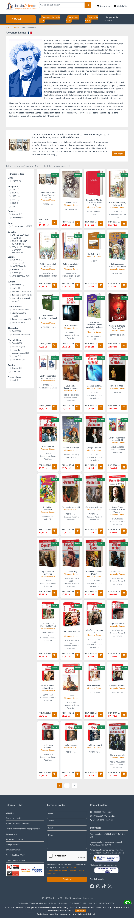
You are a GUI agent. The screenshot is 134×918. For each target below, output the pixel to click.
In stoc (16, 356)
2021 (15, 203)
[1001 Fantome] (71, 307)
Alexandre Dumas (48, 200)
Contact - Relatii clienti (15, 860)
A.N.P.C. (107, 853)
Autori (16, 28)
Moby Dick (48, 519)
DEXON (94, 393)
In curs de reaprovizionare (20, 351)
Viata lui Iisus (71, 203)
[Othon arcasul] (117, 553)
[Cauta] (88, 5)
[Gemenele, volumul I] (94, 489)
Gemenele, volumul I (94, 507)
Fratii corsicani (48, 447)
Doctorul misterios (117, 686)
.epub (15, 380)
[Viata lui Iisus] (71, 184)
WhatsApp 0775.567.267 (104, 816)
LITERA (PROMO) (94, 212)
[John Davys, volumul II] (94, 613)
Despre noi (10, 813)
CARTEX (46, 204)
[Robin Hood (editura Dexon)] (94, 553)
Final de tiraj (18, 347)
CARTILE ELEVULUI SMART (20, 236)
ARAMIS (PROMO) (21, 276)
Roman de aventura (21, 319)
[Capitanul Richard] (117, 610)
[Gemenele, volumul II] (71, 489)
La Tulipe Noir (94, 254)
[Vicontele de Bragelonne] (48, 302)
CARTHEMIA (69, 209)
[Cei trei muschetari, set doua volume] (48, 363)
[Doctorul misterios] (117, 672)
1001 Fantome (71, 326)
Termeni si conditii (13, 818)
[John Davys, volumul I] (71, 614)
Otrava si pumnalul (117, 755)
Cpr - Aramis (71, 457)
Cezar (71, 696)
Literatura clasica (20, 310)
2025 (15, 189)
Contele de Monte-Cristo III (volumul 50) (94, 202)
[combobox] (62, 5)
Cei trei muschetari (71, 448)
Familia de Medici (117, 386)
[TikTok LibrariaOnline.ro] (104, 886)
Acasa (8, 28)
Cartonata (17, 218)
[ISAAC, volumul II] (94, 732)
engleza (16, 181)
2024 (15, 193)
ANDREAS (17, 269)
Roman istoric (19, 323)
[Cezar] (71, 677)
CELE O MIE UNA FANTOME (19, 242)
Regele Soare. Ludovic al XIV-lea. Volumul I (117, 509)
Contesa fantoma (94, 386)
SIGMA (94, 261)
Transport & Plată (13, 845)
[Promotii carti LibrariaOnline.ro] (98, 886)
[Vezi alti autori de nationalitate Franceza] (30, 33)
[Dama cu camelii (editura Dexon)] (48, 672)
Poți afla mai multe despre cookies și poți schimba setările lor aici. (67, 914)
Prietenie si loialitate (22, 292)
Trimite (66, 879)
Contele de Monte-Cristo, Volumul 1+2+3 (48, 195)
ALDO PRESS (19, 266)
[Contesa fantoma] (94, 368)
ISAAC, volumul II (94, 745)
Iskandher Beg (71, 572)
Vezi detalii (118, 154)
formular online (110, 865)
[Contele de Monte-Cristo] (19, 144)
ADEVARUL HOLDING (18, 261)
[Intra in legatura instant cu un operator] (127, 904)
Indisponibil (18, 360)
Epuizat (17, 343)
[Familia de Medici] (117, 368)
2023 (16, 196)
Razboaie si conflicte (22, 295)
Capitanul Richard (117, 624)
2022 (15, 200)
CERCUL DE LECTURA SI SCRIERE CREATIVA (21, 250)
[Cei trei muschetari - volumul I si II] (117, 424)
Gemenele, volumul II (71, 507)
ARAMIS (16, 273)
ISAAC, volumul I (71, 745)
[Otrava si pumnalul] (117, 737)
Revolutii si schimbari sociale (21, 299)
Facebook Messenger (102, 812)
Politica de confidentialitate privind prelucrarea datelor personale (65, 870)
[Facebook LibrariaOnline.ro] (92, 886)
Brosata (17, 214)
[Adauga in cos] (54, 222)
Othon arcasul (117, 572)
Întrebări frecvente (13, 850)
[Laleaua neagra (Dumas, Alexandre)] (117, 246)
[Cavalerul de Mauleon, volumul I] (71, 368)
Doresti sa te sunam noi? (103, 820)
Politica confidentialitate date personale (23, 829)
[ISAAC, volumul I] (71, 732)
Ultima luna (18, 371)
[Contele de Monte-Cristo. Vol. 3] (117, 307)
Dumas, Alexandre (22, 226)
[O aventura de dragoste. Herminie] (48, 610)
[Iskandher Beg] (71, 553)
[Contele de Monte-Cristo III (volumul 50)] (94, 183)
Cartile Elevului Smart (48, 388)
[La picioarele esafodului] (48, 732)
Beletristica (18, 285)
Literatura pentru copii (19, 314)
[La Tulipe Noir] (94, 241)
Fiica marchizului (94, 686)
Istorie (16, 288)
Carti (16, 331)
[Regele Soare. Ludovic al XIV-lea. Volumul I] (117, 489)
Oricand (17, 368)
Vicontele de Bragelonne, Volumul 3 (48, 318)
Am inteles (80, 911)
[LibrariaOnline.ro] (21, 6)
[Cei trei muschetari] (117, 184)
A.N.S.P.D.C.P (96, 845)
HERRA (115, 273)
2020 (16, 206)
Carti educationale (21, 335)
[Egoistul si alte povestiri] (48, 553)
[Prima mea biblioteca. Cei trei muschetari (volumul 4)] (94, 305)
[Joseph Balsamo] (94, 429)
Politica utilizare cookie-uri (17, 824)
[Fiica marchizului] (94, 672)
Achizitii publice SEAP (15, 855)
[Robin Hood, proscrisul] (48, 489)
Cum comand (11, 834)
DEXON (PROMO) (71, 395)
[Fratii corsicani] (48, 428)
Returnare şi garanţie (14, 839)
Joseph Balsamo (94, 448)
